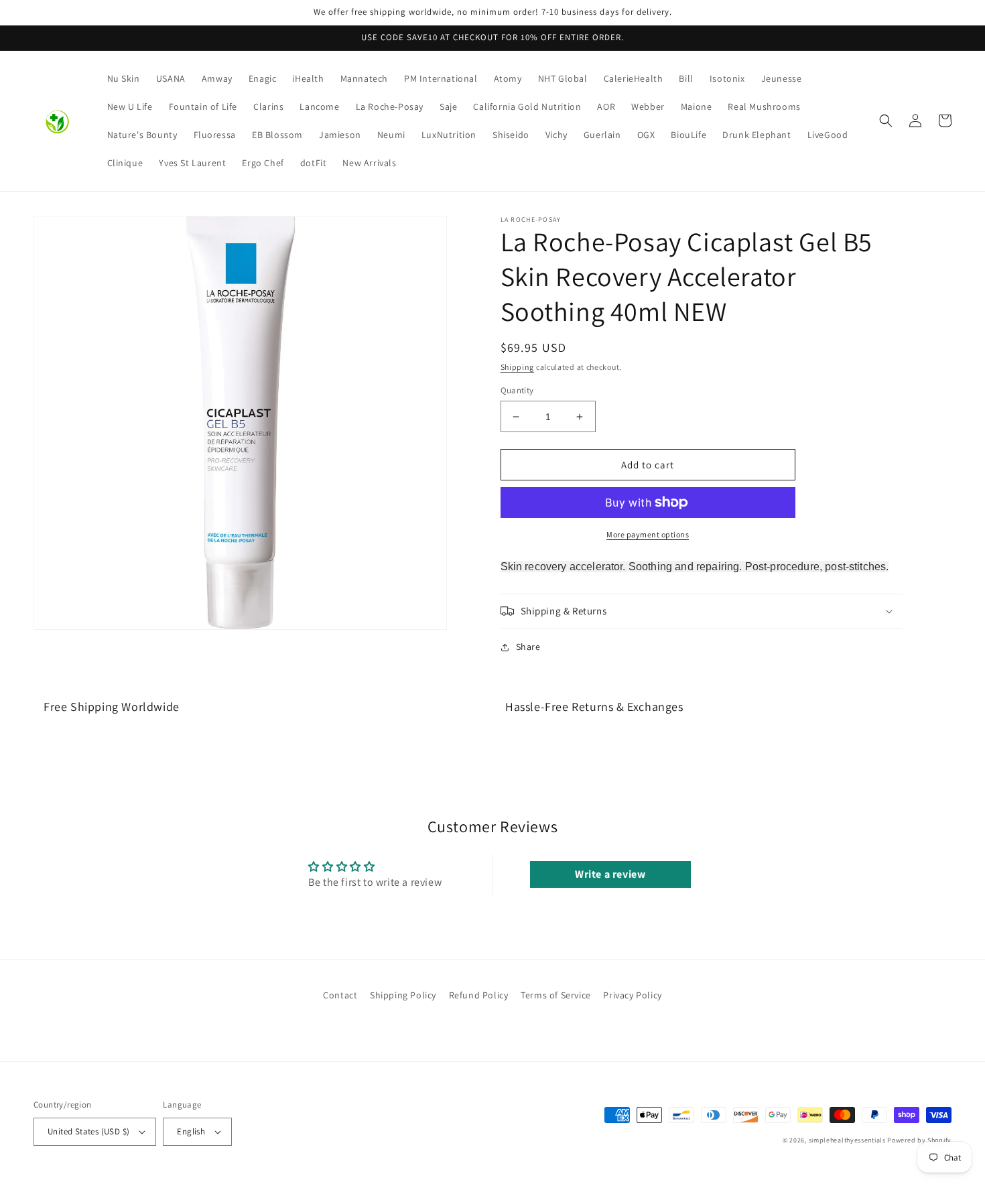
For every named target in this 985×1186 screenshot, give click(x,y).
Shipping (518, 367)
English (191, 1131)
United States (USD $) (88, 1131)
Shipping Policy (403, 995)
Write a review (610, 874)
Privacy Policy (632, 995)
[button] (886, 120)
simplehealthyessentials (847, 1140)
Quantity (517, 390)
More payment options (647, 534)
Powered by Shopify (919, 1140)
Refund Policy (479, 995)
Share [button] (528, 647)
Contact (340, 995)
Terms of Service (556, 995)
